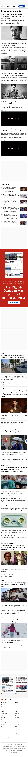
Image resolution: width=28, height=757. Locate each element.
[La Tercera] (7, 692)
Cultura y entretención (7, 543)
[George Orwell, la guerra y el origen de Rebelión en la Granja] (14, 63)
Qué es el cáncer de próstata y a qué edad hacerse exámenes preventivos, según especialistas (11, 196)
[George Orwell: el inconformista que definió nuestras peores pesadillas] (14, 91)
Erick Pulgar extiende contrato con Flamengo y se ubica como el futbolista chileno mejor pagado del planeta (11, 202)
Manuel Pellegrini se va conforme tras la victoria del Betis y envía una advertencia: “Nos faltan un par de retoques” (14, 470)
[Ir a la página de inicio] (11, 6)
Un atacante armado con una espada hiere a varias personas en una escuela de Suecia (14, 606)
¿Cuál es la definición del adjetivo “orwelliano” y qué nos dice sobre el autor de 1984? (12, 16)
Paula (2, 618)
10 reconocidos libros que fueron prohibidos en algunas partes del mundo (14, 130)
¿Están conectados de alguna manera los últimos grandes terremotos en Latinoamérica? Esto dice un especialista (13, 454)
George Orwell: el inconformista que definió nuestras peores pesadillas (12, 74)
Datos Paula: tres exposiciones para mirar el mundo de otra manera (12, 641)
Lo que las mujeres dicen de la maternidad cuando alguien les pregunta (14, 621)
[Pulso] (21, 692)
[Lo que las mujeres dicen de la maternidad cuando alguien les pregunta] (14, 630)
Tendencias (4, 428)
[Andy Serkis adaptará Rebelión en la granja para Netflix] (14, 118)
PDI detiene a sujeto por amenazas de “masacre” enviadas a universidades (13, 356)
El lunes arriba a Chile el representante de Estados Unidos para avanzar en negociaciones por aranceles (14, 416)
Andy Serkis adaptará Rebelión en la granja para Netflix (12, 103)
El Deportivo (4, 465)
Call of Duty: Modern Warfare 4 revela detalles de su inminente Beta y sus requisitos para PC (13, 531)
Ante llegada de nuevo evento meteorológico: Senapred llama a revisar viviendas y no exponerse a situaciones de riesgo (14, 377)
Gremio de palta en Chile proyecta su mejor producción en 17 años (12, 422)
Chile (2, 353)
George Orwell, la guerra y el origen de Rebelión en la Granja (13, 44)
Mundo (3, 580)
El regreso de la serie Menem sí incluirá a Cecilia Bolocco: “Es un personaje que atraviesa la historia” (13, 547)
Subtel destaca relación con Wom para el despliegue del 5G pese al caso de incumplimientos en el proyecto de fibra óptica (14, 393)
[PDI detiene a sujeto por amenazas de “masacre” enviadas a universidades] (14, 366)
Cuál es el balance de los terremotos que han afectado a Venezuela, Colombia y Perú (13, 584)
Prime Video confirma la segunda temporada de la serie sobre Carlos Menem (14, 575)
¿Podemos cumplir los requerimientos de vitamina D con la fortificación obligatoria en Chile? (14, 460)
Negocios (3, 388)
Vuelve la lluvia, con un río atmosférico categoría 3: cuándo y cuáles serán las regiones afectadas (11, 223)
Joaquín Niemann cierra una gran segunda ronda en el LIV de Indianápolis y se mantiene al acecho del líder (13, 500)
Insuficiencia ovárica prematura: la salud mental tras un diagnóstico (13, 646)
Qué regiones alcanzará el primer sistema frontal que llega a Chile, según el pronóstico (13, 432)
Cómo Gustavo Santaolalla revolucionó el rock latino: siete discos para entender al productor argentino (13, 569)
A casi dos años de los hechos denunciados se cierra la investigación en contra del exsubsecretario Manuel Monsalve (10, 189)
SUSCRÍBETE (14, 303)
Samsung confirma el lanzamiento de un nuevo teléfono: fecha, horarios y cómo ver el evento (14, 510)
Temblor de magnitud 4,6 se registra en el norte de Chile (14, 383)
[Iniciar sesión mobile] (26, 6)
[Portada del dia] (14, 277)
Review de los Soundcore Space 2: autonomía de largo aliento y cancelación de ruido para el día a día (13, 537)
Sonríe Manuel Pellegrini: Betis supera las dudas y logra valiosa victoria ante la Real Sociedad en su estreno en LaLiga (13, 493)
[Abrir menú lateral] (2, 6)
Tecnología (4, 506)
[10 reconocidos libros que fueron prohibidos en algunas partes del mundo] (14, 148)
